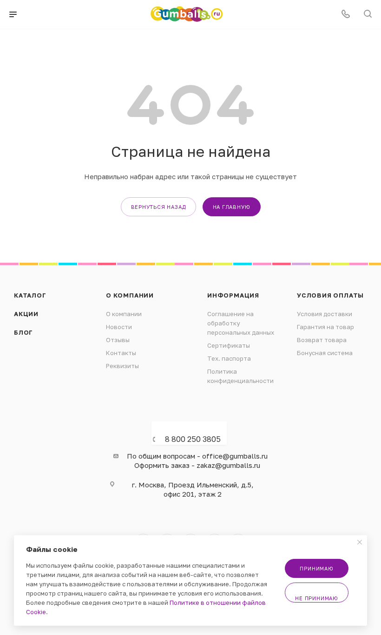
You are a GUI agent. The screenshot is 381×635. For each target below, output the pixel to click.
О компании (130, 295)
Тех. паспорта (229, 358)
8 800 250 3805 (193, 439)
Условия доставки (324, 314)
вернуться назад (158, 207)
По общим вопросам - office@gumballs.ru (197, 456)
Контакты (121, 352)
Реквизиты (122, 365)
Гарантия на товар (325, 326)
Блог (23, 332)
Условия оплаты (330, 295)
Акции (26, 314)
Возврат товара (322, 339)
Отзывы (118, 339)
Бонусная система (325, 352)
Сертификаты (228, 345)
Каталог (30, 295)
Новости (119, 326)
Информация (233, 295)
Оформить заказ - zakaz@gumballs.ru (197, 465)
